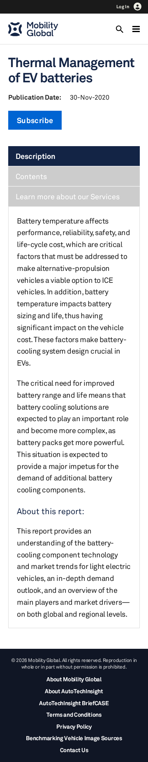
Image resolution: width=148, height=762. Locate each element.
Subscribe (35, 120)
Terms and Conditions (74, 714)
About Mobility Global (73, 679)
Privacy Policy (74, 726)
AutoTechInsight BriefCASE (74, 702)
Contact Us (74, 749)
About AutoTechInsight (74, 690)
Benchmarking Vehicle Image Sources (74, 737)
